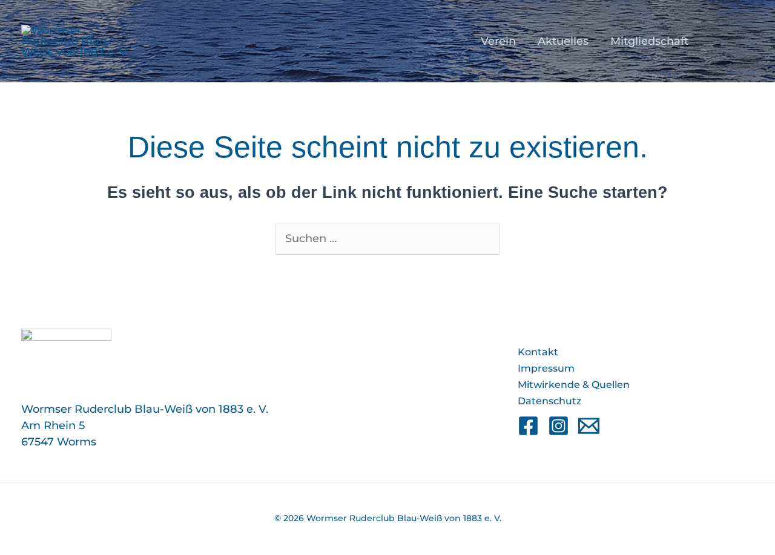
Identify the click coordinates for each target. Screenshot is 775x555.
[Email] (588, 425)
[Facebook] (528, 425)
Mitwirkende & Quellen (574, 384)
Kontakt (538, 352)
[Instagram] (558, 425)
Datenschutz (549, 401)
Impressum (546, 368)
